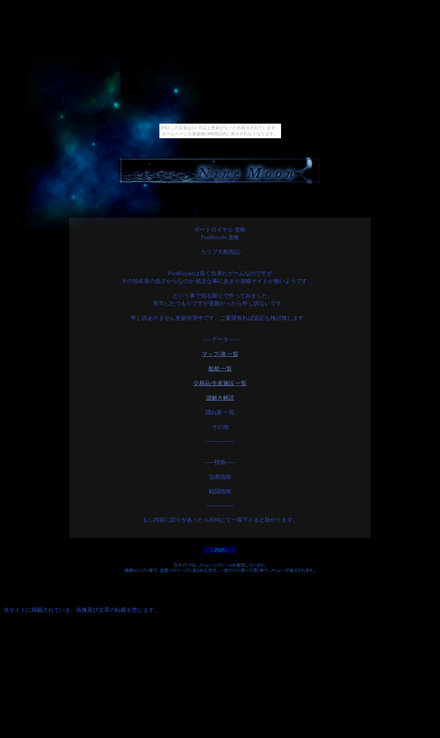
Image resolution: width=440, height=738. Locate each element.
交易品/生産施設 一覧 (220, 383)
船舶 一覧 (220, 368)
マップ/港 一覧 (220, 354)
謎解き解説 (220, 398)
